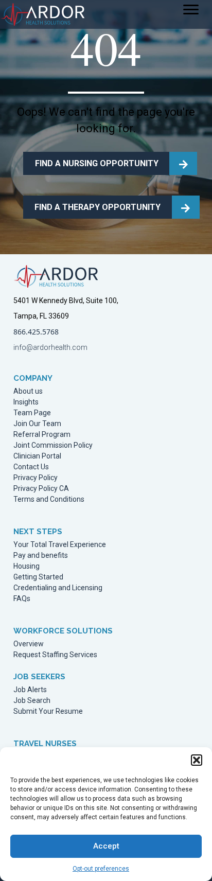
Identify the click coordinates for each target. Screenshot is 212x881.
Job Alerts (30, 690)
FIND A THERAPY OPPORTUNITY (97, 207)
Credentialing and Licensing (57, 588)
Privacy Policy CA (41, 488)
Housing (26, 566)
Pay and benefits (40, 555)
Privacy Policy (35, 478)
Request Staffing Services (55, 655)
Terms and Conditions (48, 499)
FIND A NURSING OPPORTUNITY (96, 163)
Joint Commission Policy (53, 445)
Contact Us (31, 467)
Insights (26, 402)
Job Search (31, 700)
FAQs (21, 599)
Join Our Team (37, 424)
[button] (196, 760)
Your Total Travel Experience (59, 545)
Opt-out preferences (101, 868)
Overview (28, 644)
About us (28, 391)
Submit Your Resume (48, 711)
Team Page (32, 413)
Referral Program (41, 434)
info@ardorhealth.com (50, 347)
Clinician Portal (37, 456)
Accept (106, 846)
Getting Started (38, 577)
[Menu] (191, 10)
